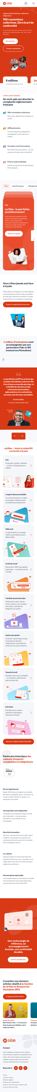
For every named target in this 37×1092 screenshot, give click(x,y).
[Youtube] (16, 1068)
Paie (6, 186)
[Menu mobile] (33, 3)
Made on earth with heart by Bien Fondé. (15, 1084)
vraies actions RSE (21, 883)
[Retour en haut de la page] (32, 1087)
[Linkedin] (21, 1068)
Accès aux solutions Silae (10, 1087)
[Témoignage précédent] (15, 436)
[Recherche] (26, 3)
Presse (5, 1075)
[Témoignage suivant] (22, 436)
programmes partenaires (11, 864)
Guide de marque (8, 1077)
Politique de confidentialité (11, 1082)
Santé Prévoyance (18, 186)
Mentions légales (8, 1080)
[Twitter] (25, 1068)
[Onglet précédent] (34, 238)
